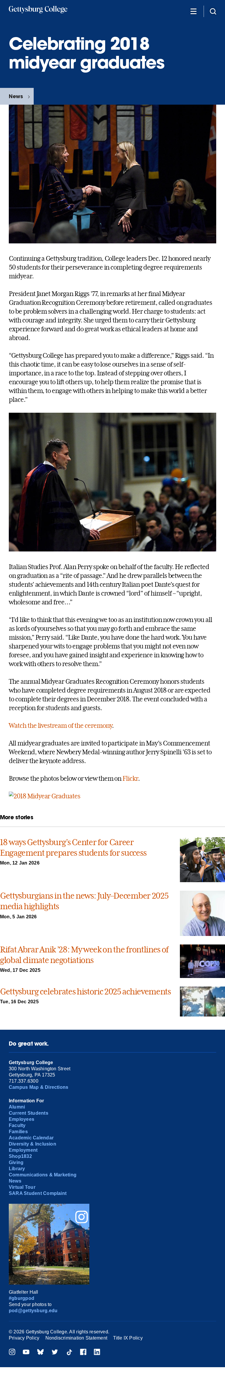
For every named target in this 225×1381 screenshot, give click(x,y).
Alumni (17, 1106)
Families (18, 1131)
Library (17, 1168)
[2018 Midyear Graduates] (44, 796)
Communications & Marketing (42, 1174)
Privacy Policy (24, 1337)
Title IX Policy (128, 1337)
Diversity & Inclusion (32, 1143)
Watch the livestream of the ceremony (60, 725)
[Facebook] (83, 1353)
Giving (16, 1162)
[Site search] (213, 11)
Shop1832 (20, 1156)
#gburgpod (21, 1298)
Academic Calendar (31, 1137)
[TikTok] (69, 1352)
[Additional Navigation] (193, 11)
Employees (21, 1119)
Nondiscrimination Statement (76, 1337)
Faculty (17, 1125)
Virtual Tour (22, 1187)
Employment (23, 1150)
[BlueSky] (40, 1352)
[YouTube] (26, 1352)
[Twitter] (54, 1352)
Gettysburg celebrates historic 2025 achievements (85, 992)
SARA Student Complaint (38, 1193)
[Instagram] (12, 1353)
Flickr (130, 778)
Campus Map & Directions (39, 1087)
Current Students (28, 1113)
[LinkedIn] (97, 1353)
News (16, 96)
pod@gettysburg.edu (33, 1310)
